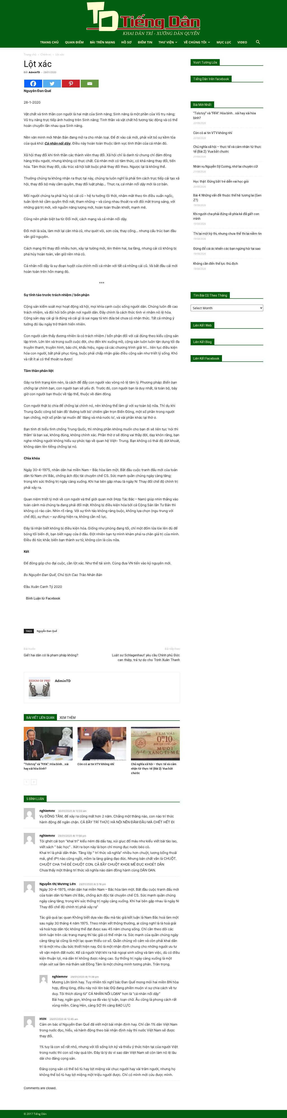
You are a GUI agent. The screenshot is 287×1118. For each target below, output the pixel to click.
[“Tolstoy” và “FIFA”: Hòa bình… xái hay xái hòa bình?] (48, 743)
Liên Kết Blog (202, 342)
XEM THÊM (68, 717)
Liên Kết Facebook (206, 358)
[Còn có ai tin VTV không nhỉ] (101, 743)
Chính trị (46, 54)
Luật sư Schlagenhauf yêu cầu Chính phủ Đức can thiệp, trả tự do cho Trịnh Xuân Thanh (146, 657)
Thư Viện (166, 42)
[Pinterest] (71, 83)
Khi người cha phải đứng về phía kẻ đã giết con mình (226, 216)
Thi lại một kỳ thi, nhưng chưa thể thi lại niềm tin (227, 233)
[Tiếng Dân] (143, 18)
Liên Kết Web (202, 325)
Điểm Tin (145, 42)
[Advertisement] (101, 614)
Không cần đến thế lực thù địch (215, 263)
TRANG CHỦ (49, 42)
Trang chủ (30, 54)
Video (242, 42)
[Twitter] (52, 83)
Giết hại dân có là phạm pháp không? (51, 655)
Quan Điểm (74, 42)
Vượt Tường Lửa (205, 62)
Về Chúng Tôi (195, 42)
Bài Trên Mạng (102, 42)
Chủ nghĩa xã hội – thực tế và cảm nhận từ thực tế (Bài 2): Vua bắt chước (153, 768)
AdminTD (34, 72)
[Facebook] (33, 83)
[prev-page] (26, 782)
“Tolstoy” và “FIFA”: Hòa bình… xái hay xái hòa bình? (224, 115)
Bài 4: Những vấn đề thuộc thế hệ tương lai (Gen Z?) (227, 198)
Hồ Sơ (126, 42)
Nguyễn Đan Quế (47, 631)
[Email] (90, 83)
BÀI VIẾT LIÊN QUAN (40, 717)
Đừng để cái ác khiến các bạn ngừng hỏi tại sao (227, 248)
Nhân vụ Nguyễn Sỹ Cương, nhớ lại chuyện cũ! (225, 166)
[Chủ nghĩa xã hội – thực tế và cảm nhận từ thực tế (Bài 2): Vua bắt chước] (155, 743)
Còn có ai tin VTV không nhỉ (95, 764)
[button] (257, 43)
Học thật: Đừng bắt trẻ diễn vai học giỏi (221, 181)
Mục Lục (224, 42)
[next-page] (34, 782)
